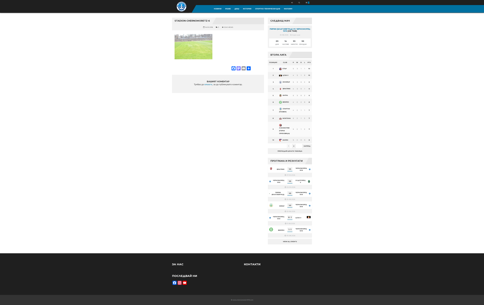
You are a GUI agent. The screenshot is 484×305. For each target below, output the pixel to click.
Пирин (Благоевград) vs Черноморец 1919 (290, 30)
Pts (309, 62)
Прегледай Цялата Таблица (290, 151)
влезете (208, 84)
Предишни (274, 146)
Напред (307, 146)
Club (285, 62)
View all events (290, 241)
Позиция (273, 62)
